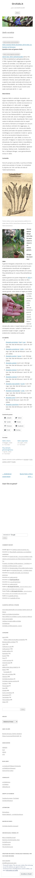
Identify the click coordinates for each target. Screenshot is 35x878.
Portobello (7, 672)
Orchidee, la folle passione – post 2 (12, 566)
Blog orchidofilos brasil (8, 837)
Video (4, 702)
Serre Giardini (6, 860)
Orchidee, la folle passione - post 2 (12, 626)
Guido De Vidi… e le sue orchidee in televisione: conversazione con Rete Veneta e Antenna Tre (17, 559)
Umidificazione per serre (9, 863)
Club (3, 644)
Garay (19, 356)
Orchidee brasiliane (7, 679)
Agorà (4, 637)
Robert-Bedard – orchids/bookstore (12, 814)
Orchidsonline (6, 844)
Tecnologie (5, 697)
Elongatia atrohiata (12, 342)
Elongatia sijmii (10, 398)
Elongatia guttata (11, 363)
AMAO (4, 752)
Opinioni (4, 676)
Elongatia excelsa (11, 356)
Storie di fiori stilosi (7, 770)
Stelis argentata (23, 441)
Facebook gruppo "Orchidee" (10, 798)
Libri (3, 665)
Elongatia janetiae (11, 377)
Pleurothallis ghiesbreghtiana (7, 449)
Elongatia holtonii (11, 370)
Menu (17, 12)
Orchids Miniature (7, 800)
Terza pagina (6, 699)
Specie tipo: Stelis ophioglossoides (12, 57)
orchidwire (5, 784)
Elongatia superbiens (12, 404)
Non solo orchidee (7, 674)
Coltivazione (5, 649)
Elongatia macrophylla (13, 384)
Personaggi (5, 686)
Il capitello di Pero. (13, 596)
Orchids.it (17, 3)
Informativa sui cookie (12, 870)
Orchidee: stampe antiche (9, 681)
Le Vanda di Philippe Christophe (11, 766)
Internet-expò (6, 663)
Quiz (3, 688)
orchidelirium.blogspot (8, 768)
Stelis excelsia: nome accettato (11, 42)
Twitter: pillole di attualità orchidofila (14, 639)
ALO (3, 750)
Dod (20, 342)
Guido (14, 462)
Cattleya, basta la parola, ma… (20, 549)
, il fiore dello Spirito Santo (21, 568)
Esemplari (5, 653)
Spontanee (5, 695)
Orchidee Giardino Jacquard (10, 826)
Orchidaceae (6, 623)
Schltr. (22, 349)
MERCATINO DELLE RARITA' (10, 667)
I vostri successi (6, 660)
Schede (4, 690)
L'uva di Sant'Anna (15, 582)
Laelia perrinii (13, 577)
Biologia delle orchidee (8, 642)
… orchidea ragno (22, 570)
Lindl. (23, 391)
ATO (3, 754)
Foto (3, 658)
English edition (6, 651)
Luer (24, 342)
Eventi (4, 656)
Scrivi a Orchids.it (7, 693)
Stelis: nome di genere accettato (11, 54)
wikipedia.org (6, 787)
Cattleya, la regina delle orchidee (11, 621)
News (4, 669)
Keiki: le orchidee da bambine (10, 614)
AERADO (4, 747)
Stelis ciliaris (6, 441)
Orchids (26, 459)
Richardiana (5, 812)
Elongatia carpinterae (12, 349)
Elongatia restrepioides (13, 391)
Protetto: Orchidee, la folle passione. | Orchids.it (16, 563)
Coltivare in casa (7, 646)
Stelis (29, 277)
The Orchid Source (7, 847)
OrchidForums (6, 842)
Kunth (23, 384)
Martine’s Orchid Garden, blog (11, 840)
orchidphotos (6, 782)
